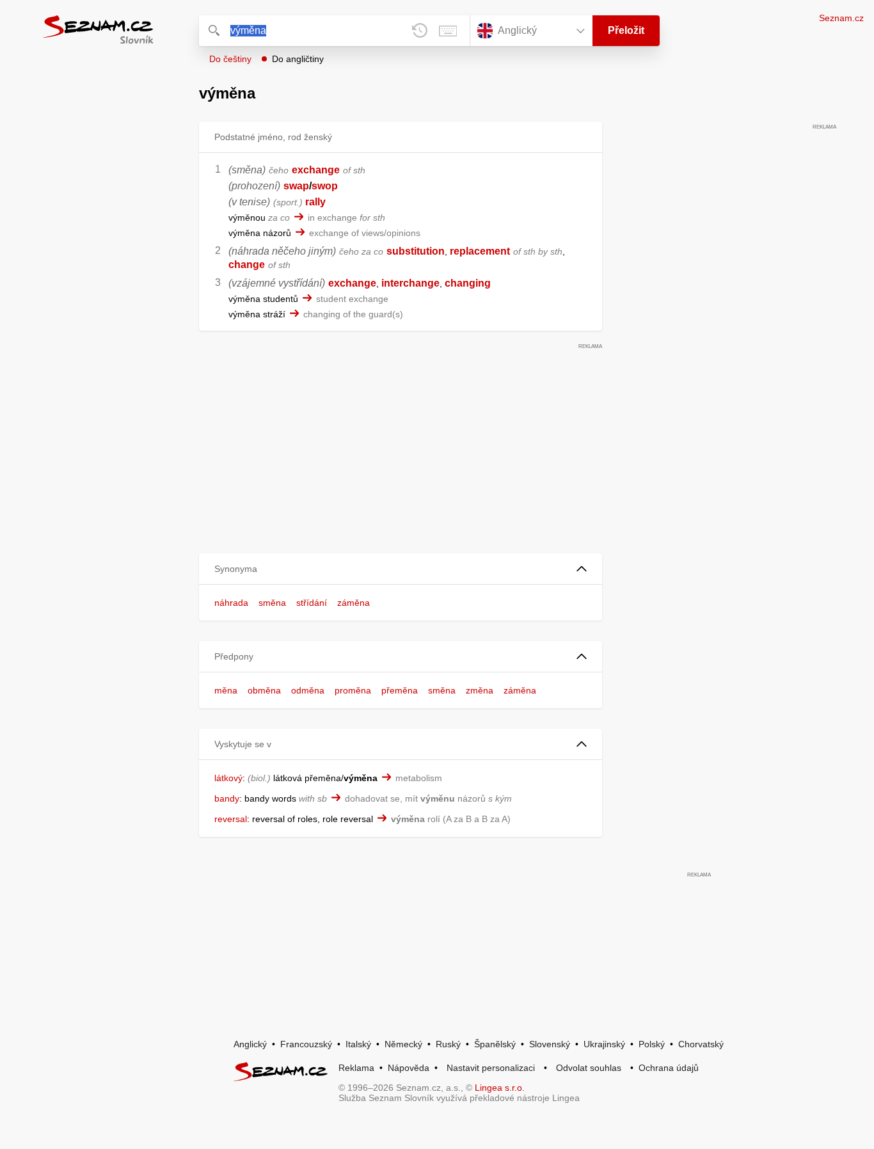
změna (479, 690)
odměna (307, 690)
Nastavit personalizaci (491, 1068)
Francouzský (306, 1044)
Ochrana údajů (669, 1068)
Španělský (495, 1044)
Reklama (356, 1068)
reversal (230, 819)
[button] (400, 569)
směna (272, 603)
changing (468, 283)
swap (296, 185)
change (246, 264)
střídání (311, 603)
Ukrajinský (604, 1044)
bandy (226, 798)
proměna (353, 690)
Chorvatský (701, 1044)
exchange (316, 169)
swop (325, 185)
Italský (358, 1044)
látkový (228, 778)
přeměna (399, 690)
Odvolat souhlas (588, 1068)
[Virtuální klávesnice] (448, 30)
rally (315, 201)
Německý (403, 1044)
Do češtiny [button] (230, 59)
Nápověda (408, 1068)
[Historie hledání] (420, 30)
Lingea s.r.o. (500, 1087)
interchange (410, 283)
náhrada (231, 603)
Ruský (448, 1044)
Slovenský (549, 1044)
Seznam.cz (841, 18)
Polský (652, 1044)
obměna (264, 690)
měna (225, 690)
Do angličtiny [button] (298, 59)
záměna (353, 603)
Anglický (250, 1044)
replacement (480, 251)
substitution (415, 251)
